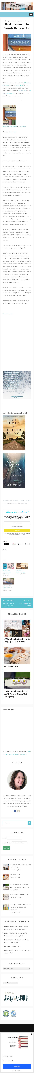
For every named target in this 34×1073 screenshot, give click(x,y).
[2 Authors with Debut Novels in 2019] (8, 581)
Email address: (7, 843)
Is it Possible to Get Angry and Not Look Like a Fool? (8, 603)
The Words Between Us (10, 126)
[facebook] (15, 811)
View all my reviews (8, 314)
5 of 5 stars (12, 132)
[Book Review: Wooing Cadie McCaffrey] (8, 566)
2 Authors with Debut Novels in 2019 (7, 587)
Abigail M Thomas (24, 21)
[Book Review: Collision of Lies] (22, 566)
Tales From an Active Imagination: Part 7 (25, 603)
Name (4, 838)
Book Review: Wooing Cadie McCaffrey (7, 572)
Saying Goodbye (17, 946)
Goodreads (19, 85)
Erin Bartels (22, 126)
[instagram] (18, 811)
